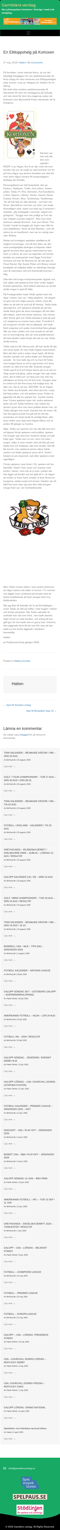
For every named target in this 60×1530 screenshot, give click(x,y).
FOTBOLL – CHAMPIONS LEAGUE (22, 1272)
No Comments (35, 62)
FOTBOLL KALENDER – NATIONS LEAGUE (27, 970)
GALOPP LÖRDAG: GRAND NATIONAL (25, 1407)
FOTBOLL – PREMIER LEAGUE (21, 1293)
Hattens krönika (22, 661)
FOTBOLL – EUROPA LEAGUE (20, 1314)
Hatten (22, 62)
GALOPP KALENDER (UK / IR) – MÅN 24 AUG (28, 877)
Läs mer (10, 766)
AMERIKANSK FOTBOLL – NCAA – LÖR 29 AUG (29, 1015)
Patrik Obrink (12, 998)
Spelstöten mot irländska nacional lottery (25, 1428)
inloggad (24, 734)
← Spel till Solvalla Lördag (17, 705)
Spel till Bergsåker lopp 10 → (41, 710)
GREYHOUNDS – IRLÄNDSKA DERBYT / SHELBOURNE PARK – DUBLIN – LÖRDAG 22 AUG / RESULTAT (28, 852)
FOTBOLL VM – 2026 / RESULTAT (22, 1036)
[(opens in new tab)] (30, 1482)
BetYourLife (11, 760)
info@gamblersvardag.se (21, 1468)
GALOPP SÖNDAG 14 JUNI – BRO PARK (26, 1178)
